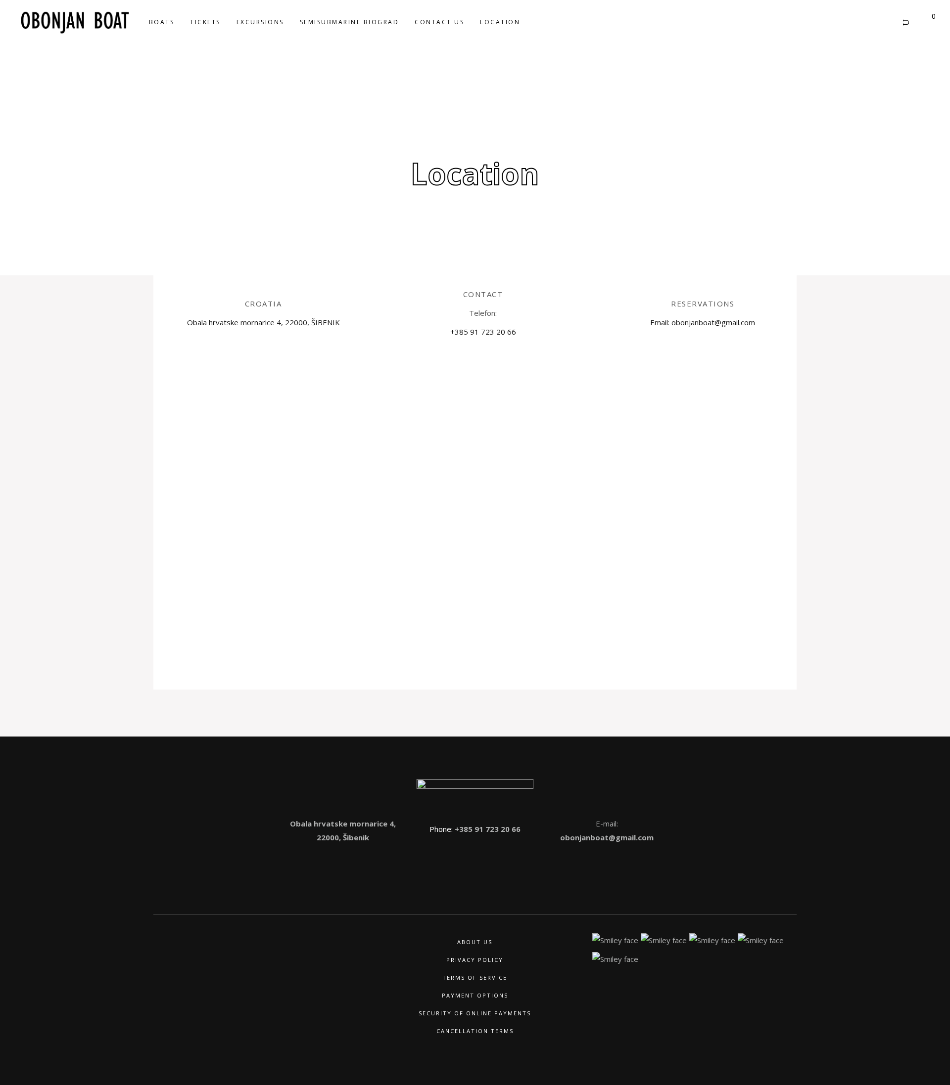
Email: (660, 322)
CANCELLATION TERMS (475, 1031)
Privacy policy (474, 959)
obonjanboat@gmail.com (607, 837)
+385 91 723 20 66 (487, 829)
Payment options (475, 995)
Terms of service (474, 977)
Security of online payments (475, 1013)
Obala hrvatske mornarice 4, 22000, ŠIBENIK (263, 322)
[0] (925, 21)
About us (474, 942)
